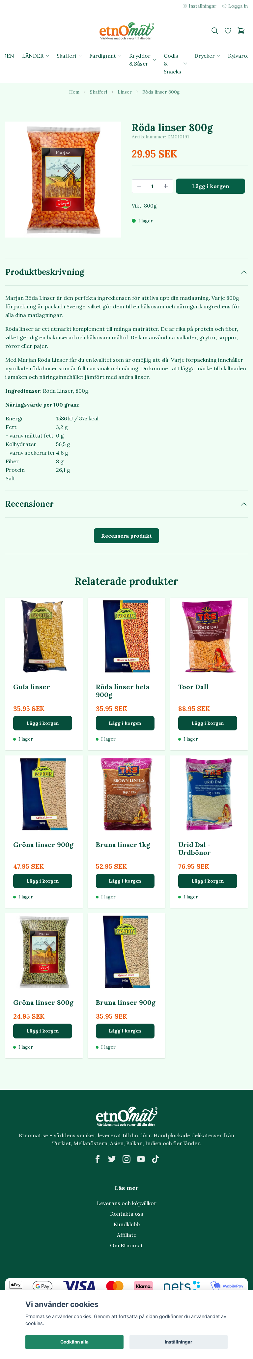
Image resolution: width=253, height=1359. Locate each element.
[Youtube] (141, 1159)
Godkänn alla (74, 1342)
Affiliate (126, 1235)
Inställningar (178, 1342)
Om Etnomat (126, 1245)
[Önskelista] (228, 30)
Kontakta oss (126, 1213)
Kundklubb (127, 1224)
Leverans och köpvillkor (126, 1203)
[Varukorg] (241, 30)
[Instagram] (126, 1159)
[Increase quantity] (165, 186)
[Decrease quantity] (139, 186)
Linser (125, 92)
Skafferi (98, 92)
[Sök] (214, 30)
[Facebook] (97, 1159)
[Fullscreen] (63, 180)
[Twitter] (112, 1159)
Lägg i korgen (42, 723)
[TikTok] (155, 1159)
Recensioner (29, 504)
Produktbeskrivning (44, 272)
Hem (74, 92)
